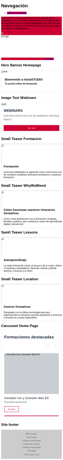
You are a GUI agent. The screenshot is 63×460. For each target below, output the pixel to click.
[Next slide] (55, 345)
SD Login (31, 451)
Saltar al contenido (17, 13)
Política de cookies (31, 444)
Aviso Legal (31, 437)
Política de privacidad (31, 441)
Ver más (31, 128)
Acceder (11, 409)
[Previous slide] (48, 345)
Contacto (33, 434)
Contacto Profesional (31, 447)
